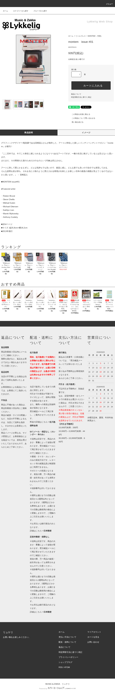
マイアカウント (94, 632)
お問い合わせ (93, 642)
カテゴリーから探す (20, 11)
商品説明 (28, 132)
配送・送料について (67, 642)
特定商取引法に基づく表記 (81, 97)
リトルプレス (81, 36)
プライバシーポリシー (68, 657)
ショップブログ (65, 662)
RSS (61, 667)
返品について (76, 94)
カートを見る (93, 637)
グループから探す (40, 11)
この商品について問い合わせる (83, 118)
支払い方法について (67, 637)
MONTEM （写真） (95, 36)
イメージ (86, 132)
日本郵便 (47, 531)
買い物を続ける (77, 122)
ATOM (67, 667)
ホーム (5, 11)
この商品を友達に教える (81, 114)
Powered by (43, 688)
